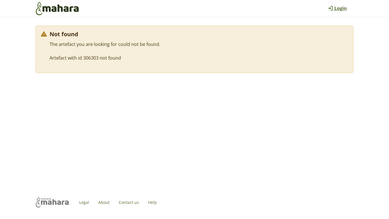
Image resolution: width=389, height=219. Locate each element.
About (104, 202)
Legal (84, 202)
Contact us (129, 202)
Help (152, 202)
